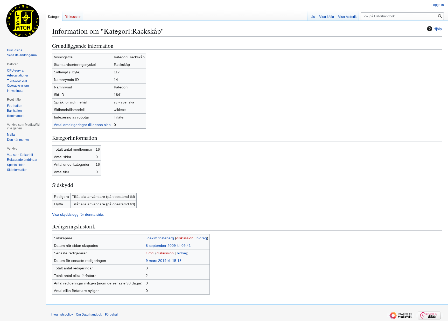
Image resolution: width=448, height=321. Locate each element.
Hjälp (437, 29)
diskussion (184, 238)
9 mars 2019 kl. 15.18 (163, 261)
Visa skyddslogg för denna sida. (78, 214)
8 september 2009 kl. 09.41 (168, 245)
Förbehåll (111, 314)
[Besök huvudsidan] (23, 20)
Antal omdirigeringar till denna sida (82, 125)
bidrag (202, 238)
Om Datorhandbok (89, 314)
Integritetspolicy (62, 314)
